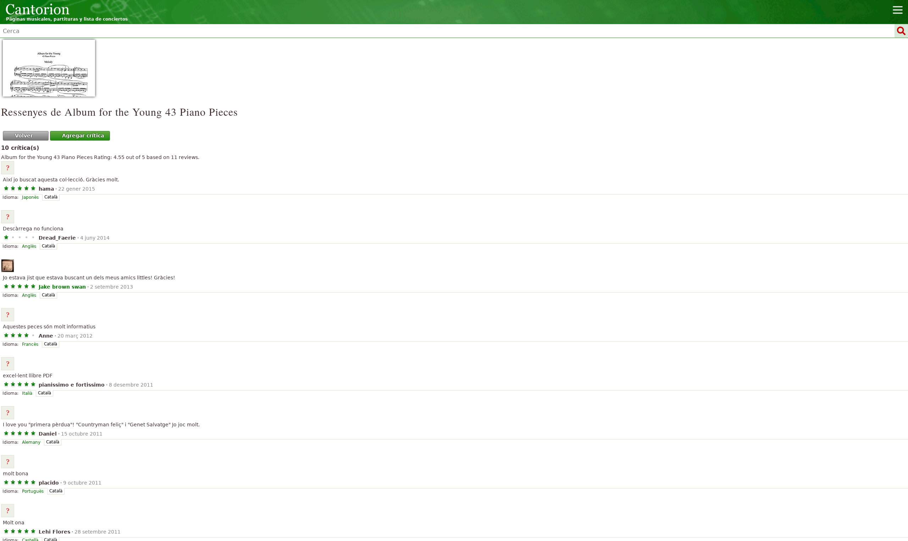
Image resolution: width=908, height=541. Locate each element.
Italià (27, 393)
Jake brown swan (62, 287)
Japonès (30, 197)
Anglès (29, 246)
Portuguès (33, 491)
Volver (24, 135)
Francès (30, 344)
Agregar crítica (83, 135)
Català (50, 197)
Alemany (31, 442)
